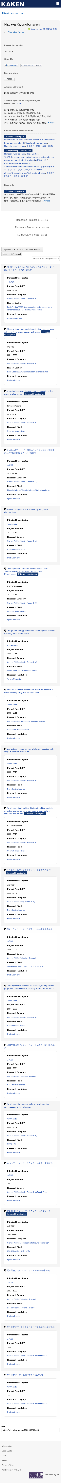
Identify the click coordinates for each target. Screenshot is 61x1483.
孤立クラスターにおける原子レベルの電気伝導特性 (29, 929)
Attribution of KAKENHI (12, 1470)
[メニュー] (58, 3)
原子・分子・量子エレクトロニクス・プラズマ (25, 967)
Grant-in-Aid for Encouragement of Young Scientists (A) (28, 1243)
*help (55, 29)
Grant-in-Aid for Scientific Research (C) (22, 299)
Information (7, 1446)
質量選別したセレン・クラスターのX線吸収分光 (28, 1270)
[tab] (32, 220)
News (4, 1460)
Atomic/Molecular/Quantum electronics (21, 166)
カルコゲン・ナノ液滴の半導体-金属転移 (25, 1375)
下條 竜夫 (10, 282)
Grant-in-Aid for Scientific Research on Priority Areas (27, 1192)
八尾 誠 (10, 465)
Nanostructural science (14, 146)
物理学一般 (41, 160)
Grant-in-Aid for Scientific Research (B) (22, 781)
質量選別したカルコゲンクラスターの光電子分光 (29, 1211)
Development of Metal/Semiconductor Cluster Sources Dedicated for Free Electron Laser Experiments (26, 571)
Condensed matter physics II (17, 163)
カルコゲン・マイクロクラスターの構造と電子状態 (29, 1163)
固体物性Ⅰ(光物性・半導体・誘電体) (20, 1308)
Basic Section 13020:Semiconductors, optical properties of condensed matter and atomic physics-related (29, 157)
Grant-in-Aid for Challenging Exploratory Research (26, 721)
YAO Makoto (12, 524)
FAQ (4, 1455)
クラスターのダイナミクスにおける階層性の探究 (29, 870)
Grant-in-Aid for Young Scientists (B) (21, 902)
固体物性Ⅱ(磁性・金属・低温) (40, 146)
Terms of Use (8, 1465)
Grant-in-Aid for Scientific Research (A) (22, 482)
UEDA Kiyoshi (12, 645)
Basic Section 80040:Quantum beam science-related (27, 372)
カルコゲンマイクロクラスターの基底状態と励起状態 (30, 1327)
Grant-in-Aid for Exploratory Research (21, 958)
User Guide (7, 1451)
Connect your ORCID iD (41, 29)
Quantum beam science (15, 139)
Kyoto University (13, 380)
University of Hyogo (14, 318)
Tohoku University (14, 679)
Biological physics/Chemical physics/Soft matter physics (28, 490)
